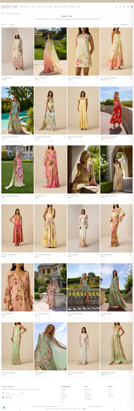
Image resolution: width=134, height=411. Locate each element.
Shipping (87, 392)
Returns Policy (89, 394)
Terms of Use (91, 406)
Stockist (63, 401)
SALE (78, 6)
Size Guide (110, 389)
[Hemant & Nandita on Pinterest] (10, 397)
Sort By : (115, 24)
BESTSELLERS (48, 6)
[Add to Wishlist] (30, 79)
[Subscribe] (22, 393)
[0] (124, 7)
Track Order (88, 389)
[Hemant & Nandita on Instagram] (3, 397)
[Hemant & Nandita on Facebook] (6, 397)
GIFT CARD (110, 396)
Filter (12, 24)
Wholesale (64, 396)
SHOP (32, 6)
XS (3, 82)
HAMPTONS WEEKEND (60, 6)
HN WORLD (72, 6)
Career (63, 399)
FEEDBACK (110, 394)
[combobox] (132, 7)
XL (45, 82)
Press (62, 392)
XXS (102, 141)
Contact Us (64, 394)
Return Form (88, 396)
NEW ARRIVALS (24, 6)
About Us (63, 389)
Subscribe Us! (88, 399)
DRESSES (39, 6)
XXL (52, 141)
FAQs (109, 392)
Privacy (98, 406)
